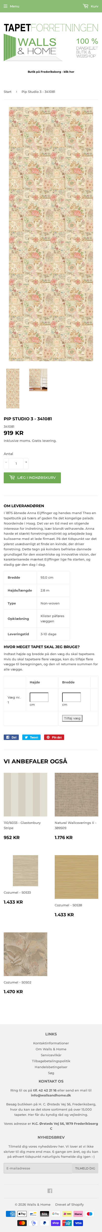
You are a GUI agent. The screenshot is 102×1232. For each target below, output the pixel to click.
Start (7, 92)
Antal (8, 454)
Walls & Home (39, 1204)
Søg (51, 1073)
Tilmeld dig (85, 1168)
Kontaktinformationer (51, 1043)
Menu (14, 6)
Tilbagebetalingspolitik (51, 1061)
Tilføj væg (72, 718)
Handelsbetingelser (51, 1067)
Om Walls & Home (51, 1049)
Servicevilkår (51, 1055)
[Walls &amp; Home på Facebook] (49, 1192)
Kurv (94, 6)
